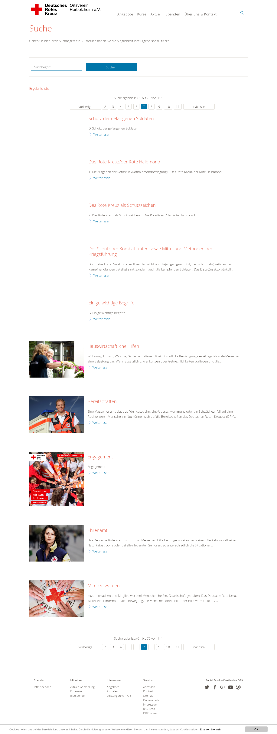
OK (256, 729)
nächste (199, 106)
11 (178, 106)
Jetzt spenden (42, 687)
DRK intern (150, 713)
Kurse (141, 14)
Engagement (100, 457)
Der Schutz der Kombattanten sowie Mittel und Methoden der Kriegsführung (150, 251)
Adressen (149, 687)
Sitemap (148, 695)
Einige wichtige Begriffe (111, 303)
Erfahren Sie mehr (211, 729)
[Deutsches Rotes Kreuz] (49, 9)
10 (168, 106)
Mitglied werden (104, 585)
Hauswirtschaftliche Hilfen (113, 346)
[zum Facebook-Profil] (207, 687)
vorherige (85, 106)
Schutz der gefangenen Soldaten (121, 118)
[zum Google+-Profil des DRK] (222, 687)
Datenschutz (151, 700)
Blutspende (77, 695)
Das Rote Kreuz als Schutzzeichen (122, 205)
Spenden (173, 14)
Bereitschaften (102, 401)
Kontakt (148, 691)
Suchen (111, 67)
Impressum (150, 704)
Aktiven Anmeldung (82, 687)
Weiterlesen (101, 134)
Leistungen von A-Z (119, 695)
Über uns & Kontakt (200, 14)
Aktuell (156, 14)
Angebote (125, 14)
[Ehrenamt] (56, 543)
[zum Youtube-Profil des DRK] (230, 687)
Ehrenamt (97, 530)
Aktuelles (112, 691)
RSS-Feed (149, 709)
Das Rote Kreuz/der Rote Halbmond (124, 162)
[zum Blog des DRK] (238, 687)
